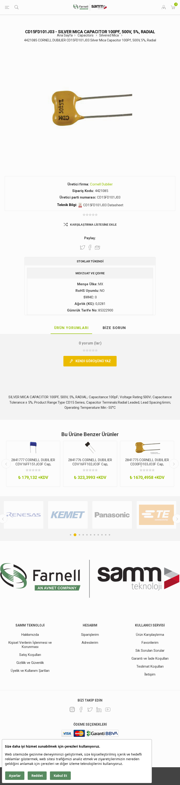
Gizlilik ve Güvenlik (30, 663)
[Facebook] (81, 709)
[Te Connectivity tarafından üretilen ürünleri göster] (122, 514)
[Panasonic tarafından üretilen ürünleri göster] (77, 514)
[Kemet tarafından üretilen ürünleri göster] (33, 514)
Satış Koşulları (30, 655)
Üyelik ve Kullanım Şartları (30, 671)
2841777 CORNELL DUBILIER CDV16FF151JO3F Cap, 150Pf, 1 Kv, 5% (33, 464)
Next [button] (174, 463)
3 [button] (78, 534)
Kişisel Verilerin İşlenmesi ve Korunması (30, 644)
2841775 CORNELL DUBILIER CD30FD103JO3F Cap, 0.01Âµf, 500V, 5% (147, 464)
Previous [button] (6, 463)
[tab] (71, 328)
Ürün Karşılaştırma (150, 635)
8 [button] (98, 534)
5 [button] (87, 534)
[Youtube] (108, 709)
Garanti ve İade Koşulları (150, 658)
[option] (33, 464)
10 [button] (105, 534)
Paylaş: (90, 238)
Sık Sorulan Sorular (150, 650)
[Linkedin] (99, 709)
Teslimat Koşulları (150, 666)
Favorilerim (150, 642)
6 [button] (90, 534)
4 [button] (83, 534)
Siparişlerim (90, 635)
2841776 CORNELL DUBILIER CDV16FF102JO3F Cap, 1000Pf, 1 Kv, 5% (90, 464)
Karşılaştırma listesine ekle (93, 224)
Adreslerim (90, 642)
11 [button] (109, 534)
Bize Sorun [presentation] (114, 328)
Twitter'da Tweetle (82, 247)
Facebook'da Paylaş (90, 247)
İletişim (149, 674)
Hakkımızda (30, 635)
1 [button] (70, 534)
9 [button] (102, 534)
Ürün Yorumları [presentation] (71, 328)
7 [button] (94, 534)
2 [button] (74, 534)
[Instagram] (72, 709)
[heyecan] (90, 709)
